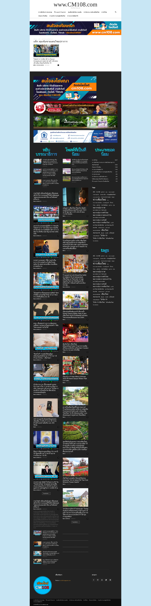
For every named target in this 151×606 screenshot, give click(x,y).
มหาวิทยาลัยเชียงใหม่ (98, 225)
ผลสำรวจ (110, 205)
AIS (94, 192)
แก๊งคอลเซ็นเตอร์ (96, 235)
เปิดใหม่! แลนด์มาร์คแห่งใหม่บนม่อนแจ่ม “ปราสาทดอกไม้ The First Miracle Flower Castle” (75, 480)
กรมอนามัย (103, 194)
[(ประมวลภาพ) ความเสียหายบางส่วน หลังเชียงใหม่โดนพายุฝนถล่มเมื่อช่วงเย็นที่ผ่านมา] (67, 179)
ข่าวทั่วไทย (104, 12)
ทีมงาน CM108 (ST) (37, 201)
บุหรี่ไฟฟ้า (98, 205)
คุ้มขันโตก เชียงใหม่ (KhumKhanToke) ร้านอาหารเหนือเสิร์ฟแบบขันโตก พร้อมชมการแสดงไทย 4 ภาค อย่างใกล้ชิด (75, 347)
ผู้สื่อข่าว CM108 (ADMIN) (39, 65)
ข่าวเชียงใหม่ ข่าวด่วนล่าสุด (45, 12)
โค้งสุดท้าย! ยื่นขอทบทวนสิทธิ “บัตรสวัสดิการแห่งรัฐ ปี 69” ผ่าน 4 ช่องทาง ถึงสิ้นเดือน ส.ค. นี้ (46, 295)
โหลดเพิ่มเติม (45, 493)
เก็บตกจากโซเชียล (42, 16)
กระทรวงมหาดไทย (96, 197)
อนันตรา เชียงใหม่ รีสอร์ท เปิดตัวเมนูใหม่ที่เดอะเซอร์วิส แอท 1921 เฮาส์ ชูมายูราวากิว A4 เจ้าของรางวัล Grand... (74, 211)
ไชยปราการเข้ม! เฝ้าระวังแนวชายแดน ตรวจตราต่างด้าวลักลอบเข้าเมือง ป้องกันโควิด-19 (46, 61)
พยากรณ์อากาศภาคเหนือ (99, 217)
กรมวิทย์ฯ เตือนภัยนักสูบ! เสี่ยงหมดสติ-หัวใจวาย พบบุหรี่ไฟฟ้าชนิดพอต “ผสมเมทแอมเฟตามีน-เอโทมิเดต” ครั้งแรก (46, 196)
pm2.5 (102, 192)
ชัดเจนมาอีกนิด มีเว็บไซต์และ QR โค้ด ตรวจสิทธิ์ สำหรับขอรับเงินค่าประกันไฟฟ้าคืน (80, 171)
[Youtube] (110, 580)
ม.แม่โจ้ (112, 222)
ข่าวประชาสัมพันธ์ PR (72, 16)
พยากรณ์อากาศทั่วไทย (100, 212)
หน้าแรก (35, 39)
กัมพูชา (113, 197)
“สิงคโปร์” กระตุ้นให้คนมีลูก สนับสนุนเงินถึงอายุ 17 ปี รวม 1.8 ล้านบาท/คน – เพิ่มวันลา (45, 356)
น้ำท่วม (111, 202)
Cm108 (98, 192)
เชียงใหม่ (104, 230)
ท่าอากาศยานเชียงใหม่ (97, 202)
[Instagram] (97, 580)
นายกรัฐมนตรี (106, 202)
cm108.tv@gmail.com (65, 580)
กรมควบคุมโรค (96, 194)
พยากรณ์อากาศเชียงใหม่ (101, 222)
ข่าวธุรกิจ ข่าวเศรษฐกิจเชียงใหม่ (57, 16)
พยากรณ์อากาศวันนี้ (99, 220)
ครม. (108, 200)
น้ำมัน (94, 205)
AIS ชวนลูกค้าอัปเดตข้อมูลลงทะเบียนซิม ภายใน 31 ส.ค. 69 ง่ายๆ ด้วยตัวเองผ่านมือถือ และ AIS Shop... (45, 422)
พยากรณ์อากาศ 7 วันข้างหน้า (100, 210)
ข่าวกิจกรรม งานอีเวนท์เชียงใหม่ (91, 12)
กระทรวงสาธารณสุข (105, 197)
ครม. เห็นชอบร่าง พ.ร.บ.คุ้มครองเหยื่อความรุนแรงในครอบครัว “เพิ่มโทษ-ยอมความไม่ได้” (46, 325)
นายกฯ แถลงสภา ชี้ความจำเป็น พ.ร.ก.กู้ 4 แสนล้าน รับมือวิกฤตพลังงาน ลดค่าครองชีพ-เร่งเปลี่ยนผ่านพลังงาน (45, 263)
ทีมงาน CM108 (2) (66, 287)
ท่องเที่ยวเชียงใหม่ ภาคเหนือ (74, 12)
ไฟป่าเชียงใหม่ (95, 240)
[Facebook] (93, 580)
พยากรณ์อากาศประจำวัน (102, 215)
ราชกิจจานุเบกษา (101, 227)
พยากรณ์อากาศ (99, 207)
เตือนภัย (102, 233)
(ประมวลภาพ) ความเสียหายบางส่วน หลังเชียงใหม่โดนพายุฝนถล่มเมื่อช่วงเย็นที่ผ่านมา (80, 178)
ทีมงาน (35, 427)
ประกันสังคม (104, 205)
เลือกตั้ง (106, 233)
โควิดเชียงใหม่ (109, 238)
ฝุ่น (114, 205)
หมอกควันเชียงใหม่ (96, 230)
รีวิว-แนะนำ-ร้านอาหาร (60, 12)
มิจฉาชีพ (95, 227)
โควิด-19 (104, 235)
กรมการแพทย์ (111, 192)
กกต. (107, 192)
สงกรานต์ (108, 227)
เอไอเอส (111, 233)
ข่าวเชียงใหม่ (99, 199)
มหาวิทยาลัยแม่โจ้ (109, 225)
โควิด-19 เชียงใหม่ (99, 238)
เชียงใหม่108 (96, 233)
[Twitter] (106, 580)
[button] (115, 12)
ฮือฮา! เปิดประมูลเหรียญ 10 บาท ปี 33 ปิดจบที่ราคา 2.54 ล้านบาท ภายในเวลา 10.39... (46, 453)
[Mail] (101, 580)
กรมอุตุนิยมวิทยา (111, 194)
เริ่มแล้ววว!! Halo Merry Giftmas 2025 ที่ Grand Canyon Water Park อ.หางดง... (75, 378)
